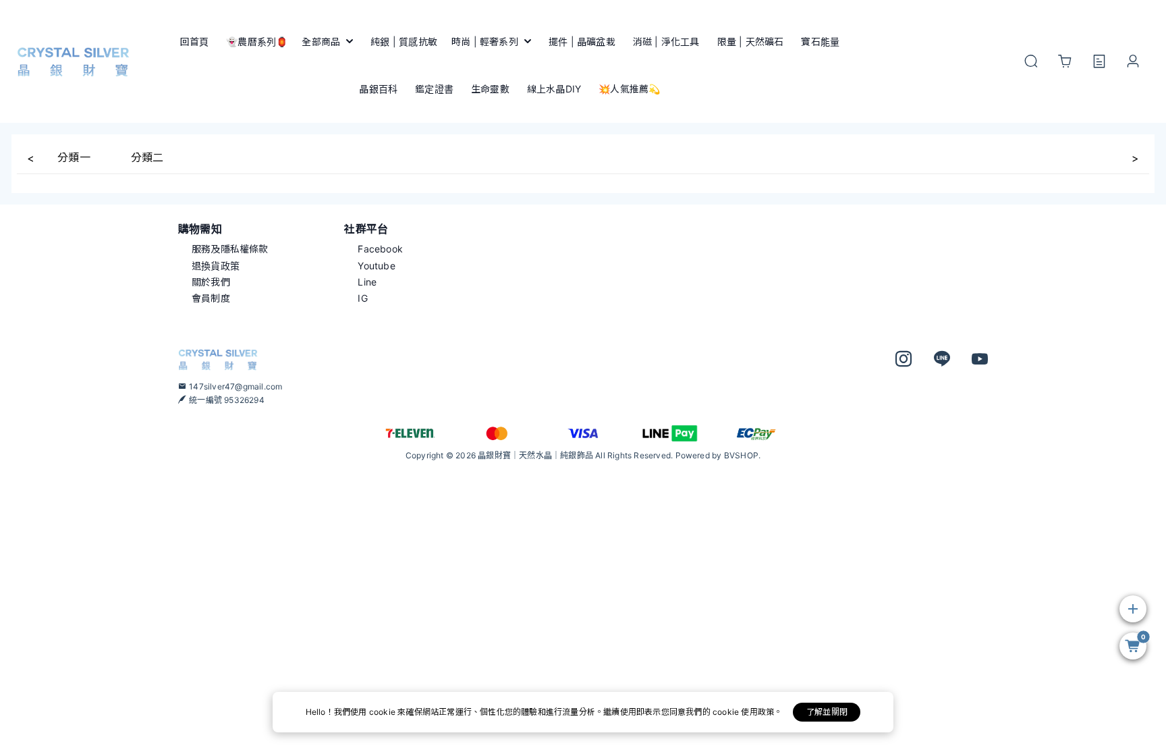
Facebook (380, 248)
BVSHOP (741, 455)
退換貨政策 (216, 265)
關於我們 (211, 282)
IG (362, 298)
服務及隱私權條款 (230, 248)
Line (367, 282)
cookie (383, 712)
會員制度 (211, 298)
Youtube (376, 265)
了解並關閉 (827, 712)
